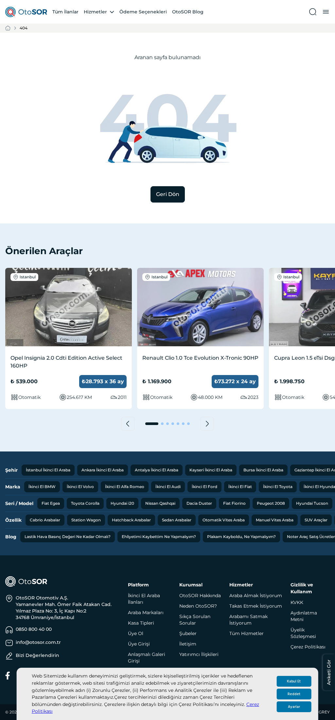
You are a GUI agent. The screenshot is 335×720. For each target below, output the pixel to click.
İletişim (187, 644)
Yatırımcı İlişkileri (199, 654)
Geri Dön (167, 194)
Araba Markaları (146, 612)
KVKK (297, 602)
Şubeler (188, 633)
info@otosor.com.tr (38, 642)
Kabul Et (294, 681)
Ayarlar (294, 707)
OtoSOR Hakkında (200, 595)
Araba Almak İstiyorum (255, 595)
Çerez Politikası (308, 647)
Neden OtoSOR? (198, 606)
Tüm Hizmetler (246, 633)
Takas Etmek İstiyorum (255, 606)
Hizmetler (95, 12)
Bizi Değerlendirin (37, 655)
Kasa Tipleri (141, 623)
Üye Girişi (139, 644)
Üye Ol (135, 633)
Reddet (294, 694)
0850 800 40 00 (34, 629)
